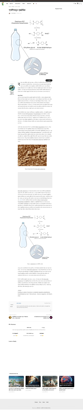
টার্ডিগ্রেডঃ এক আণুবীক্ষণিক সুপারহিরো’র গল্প (12, 93)
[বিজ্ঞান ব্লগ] (3, 3)
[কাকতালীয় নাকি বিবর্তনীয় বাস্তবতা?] (33, 381)
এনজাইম (20, 200)
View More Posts (47, 303)
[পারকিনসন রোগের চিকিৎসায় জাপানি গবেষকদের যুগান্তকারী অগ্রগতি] (66, 381)
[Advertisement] (35, 180)
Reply (44, 327)
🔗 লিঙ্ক (49, 80)
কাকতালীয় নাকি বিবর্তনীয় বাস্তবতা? (31, 388)
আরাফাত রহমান (29, 327)
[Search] (81, 3)
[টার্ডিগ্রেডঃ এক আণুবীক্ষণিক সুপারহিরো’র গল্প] (12, 88)
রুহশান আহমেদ (14, 13)
